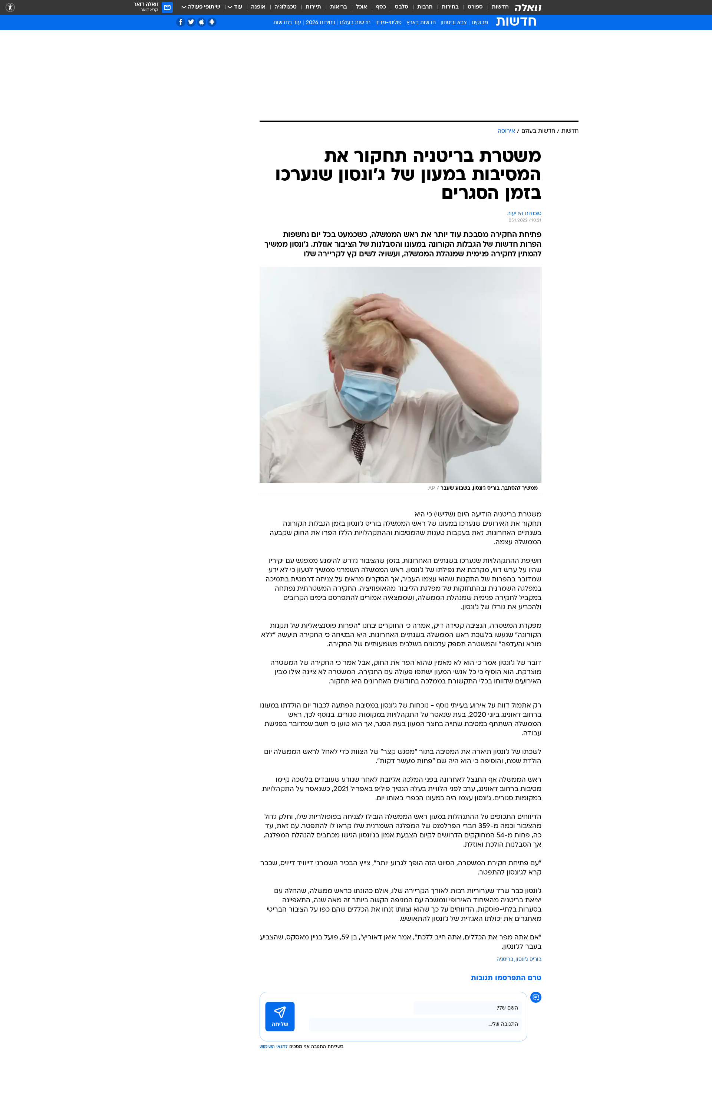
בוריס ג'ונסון (528, 959)
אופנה (258, 7)
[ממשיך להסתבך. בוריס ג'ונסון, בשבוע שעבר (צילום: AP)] (400, 381)
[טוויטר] (191, 22)
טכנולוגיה (285, 7)
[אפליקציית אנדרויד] (212, 22)
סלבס (401, 7)
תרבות (425, 7)
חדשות (500, 7)
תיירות (313, 7)
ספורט (475, 7)
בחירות (450, 7)
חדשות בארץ (421, 22)
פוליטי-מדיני (388, 22)
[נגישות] (10, 7)
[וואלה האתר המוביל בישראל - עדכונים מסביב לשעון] (528, 7)
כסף (381, 7)
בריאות (338, 7)
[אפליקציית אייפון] (201, 22)
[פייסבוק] (180, 22)
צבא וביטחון (454, 22)
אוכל (361, 7)
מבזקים (480, 22)
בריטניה (505, 959)
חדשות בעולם (355, 22)
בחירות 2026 (320, 22)
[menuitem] (496, 7)
